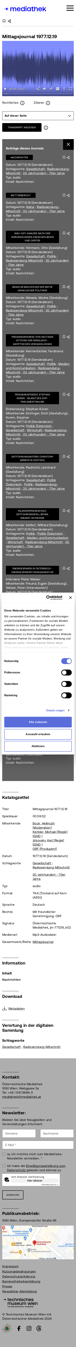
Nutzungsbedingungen (19, 1271)
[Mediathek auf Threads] (39, 1328)
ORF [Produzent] (45, 849)
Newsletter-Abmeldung (19, 1291)
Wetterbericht (21, 195)
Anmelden (12, 1195)
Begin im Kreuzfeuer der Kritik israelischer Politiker (32, 289)
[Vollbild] (70, 89)
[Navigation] (70, 8)
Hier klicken (34, 1180)
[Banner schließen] (70, 597)
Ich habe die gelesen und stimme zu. (36, 1168)
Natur (30, 207)
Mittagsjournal (43, 942)
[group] (38, 115)
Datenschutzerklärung (18, 1276)
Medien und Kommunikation (48, 538)
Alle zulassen (38, 722)
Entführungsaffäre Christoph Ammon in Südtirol (32, 458)
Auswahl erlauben (38, 734)
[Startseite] (24, 9)
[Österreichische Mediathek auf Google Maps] (38, 1242)
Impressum (10, 1266)
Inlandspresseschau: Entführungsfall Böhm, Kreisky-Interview (32, 514)
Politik (51, 256)
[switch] (66, 672)
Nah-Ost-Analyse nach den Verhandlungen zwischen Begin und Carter (32, 237)
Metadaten (16, 1008)
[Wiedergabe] (5, 89)
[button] (64, 89)
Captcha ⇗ (50, 1185)
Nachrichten (19, 157)
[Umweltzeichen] (7, 1328)
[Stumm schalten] (45, 89)
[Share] (38, 89)
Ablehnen (38, 746)
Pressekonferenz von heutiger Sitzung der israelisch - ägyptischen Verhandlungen (32, 340)
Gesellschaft (35, 169)
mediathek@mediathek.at (21, 1097)
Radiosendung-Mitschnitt (24, 260)
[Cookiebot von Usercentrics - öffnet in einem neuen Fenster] (47, 597)
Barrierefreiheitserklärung (21, 1281)
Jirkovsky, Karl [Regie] (48, 840)
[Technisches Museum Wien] (19, 1302)
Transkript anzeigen (22, 127)
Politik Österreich (39, 426)
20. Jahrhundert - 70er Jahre (44, 173)
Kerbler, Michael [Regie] (50, 832)
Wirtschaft (34, 430)
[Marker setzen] (51, 89)
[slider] (38, 94)
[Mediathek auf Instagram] (29, 1328)
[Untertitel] (57, 89)
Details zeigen (55, 710)
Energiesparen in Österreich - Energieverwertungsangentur (32, 570)
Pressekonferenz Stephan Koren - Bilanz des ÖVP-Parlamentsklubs (32, 398)
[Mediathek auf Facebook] (19, 1328)
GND (37, 836)
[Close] (68, 144)
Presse (7, 1286)
